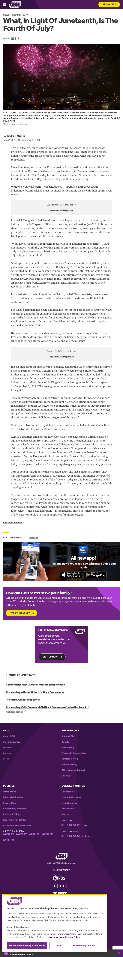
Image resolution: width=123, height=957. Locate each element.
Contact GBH (68, 791)
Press (6, 759)
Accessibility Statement (15, 808)
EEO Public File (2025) (14, 820)
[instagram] (63, 824)
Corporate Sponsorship (74, 753)
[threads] (78, 825)
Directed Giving (70, 759)
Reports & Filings (12, 814)
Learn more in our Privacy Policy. (63, 937)
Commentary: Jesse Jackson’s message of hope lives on (35, 684)
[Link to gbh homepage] (15, 4)
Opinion (33, 537)
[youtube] (70, 824)
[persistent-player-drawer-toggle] (120, 953)
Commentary (20, 15)
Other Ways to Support (73, 770)
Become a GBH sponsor (62, 210)
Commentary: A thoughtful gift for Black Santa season (35, 692)
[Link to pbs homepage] (59, 877)
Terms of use (9, 791)
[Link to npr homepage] (59, 885)
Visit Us (65, 814)
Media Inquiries (69, 803)
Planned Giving (69, 764)
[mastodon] (78, 835)
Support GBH (68, 736)
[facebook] (82, 825)
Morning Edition (14, 712)
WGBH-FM (47, 834)
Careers (7, 753)
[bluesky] (74, 825)
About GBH (9, 736)
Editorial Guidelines (13, 797)
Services (7, 747)
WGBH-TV (8, 834)
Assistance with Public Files (17, 825)
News (6, 15)
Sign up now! (50, 656)
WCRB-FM (8, 840)
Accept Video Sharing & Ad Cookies (27, 945)
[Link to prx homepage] (60, 893)
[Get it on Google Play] (95, 574)
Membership (68, 747)
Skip (59, 945)
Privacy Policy (10, 803)
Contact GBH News (71, 797)
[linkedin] (85, 825)
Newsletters (68, 808)
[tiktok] (67, 825)
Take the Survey (20, 613)
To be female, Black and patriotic (23, 699)
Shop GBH (67, 776)
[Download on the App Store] (71, 574)
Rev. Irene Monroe (15, 135)
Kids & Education (12, 742)
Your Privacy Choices (84, 945)
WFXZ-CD (34, 834)
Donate (111, 4)
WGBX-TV (21, 834)
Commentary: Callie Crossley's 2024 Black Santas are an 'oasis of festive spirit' (47, 707)
